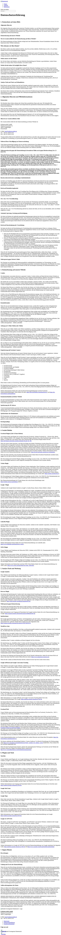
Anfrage (6, 5)
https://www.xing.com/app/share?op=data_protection (20, 565)
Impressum (6, 921)
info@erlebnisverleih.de (11, 131)
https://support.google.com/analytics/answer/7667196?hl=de (16, 623)
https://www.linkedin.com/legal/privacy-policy (12, 544)
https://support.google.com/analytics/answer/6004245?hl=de (20, 613)
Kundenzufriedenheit (9, 924)
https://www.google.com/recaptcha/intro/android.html (40, 846)
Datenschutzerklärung (9, 922)
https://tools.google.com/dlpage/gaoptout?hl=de (18, 601)
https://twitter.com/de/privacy (52, 473)
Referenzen (7, 6)
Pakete (5, 4)
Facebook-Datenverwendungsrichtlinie (10, 727)
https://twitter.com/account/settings (9, 481)
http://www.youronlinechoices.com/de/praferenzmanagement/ (16, 749)
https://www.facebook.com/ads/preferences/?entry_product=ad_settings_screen (23, 742)
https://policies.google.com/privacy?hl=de (31, 699)
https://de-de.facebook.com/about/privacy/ (37, 392)
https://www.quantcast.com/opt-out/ (40, 657)
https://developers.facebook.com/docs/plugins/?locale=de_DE (16, 441)
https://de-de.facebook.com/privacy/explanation (43, 452)
